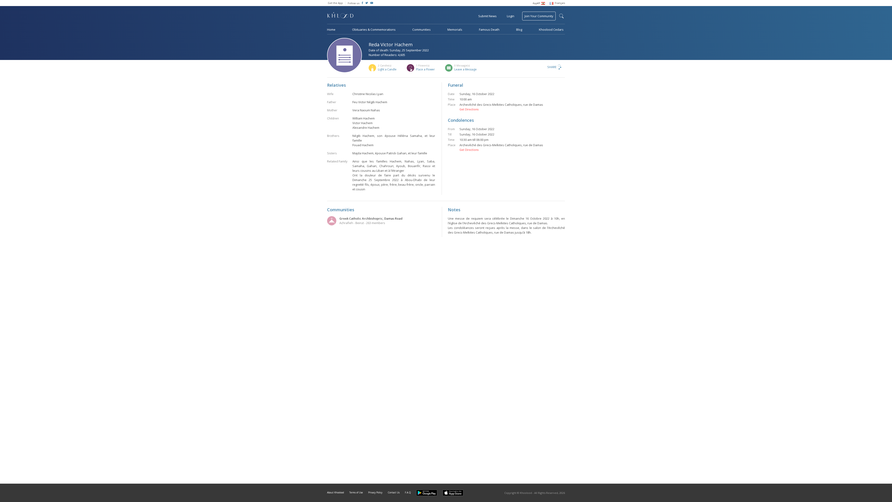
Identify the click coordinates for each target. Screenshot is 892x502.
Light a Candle (387, 69)
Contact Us (394, 492)
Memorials (454, 29)
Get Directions (469, 109)
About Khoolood (335, 492)
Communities (421, 29)
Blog (519, 29)
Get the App (335, 3)
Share (552, 67)
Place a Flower (425, 69)
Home (331, 29)
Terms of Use (356, 492)
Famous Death (489, 29)
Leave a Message (465, 69)
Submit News (487, 16)
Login (510, 16)
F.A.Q (408, 492)
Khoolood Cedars (551, 29)
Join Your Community (539, 16)
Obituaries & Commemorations (374, 29)
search (561, 16)
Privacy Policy (375, 492)
